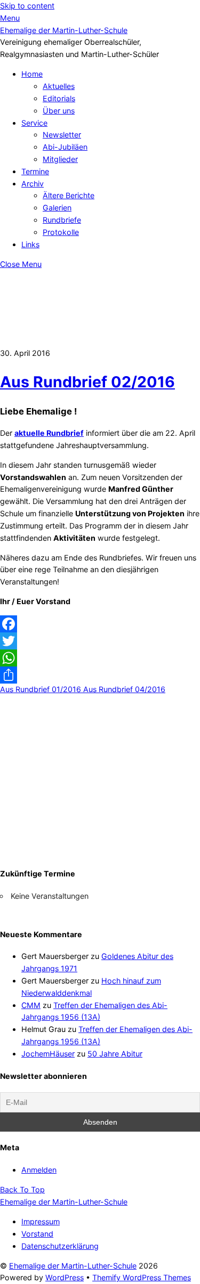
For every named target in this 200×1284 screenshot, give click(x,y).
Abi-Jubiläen (65, 146)
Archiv (32, 183)
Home (32, 73)
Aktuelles (59, 86)
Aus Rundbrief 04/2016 (123, 689)
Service (34, 122)
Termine (35, 171)
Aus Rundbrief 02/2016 (87, 381)
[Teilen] (100, 675)
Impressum (40, 1221)
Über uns (59, 110)
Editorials (59, 98)
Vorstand (37, 1233)
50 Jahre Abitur (114, 1053)
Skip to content (27, 5)
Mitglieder (60, 159)
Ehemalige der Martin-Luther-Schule (73, 1265)
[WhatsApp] (100, 658)
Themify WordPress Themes (141, 1277)
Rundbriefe (62, 219)
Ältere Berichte (68, 195)
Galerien (57, 207)
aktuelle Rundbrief (49, 432)
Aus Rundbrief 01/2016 (40, 689)
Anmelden (39, 1169)
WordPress (64, 1277)
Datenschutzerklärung (60, 1245)
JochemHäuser (48, 1053)
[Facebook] (100, 623)
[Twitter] (100, 640)
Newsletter (62, 134)
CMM (31, 1005)
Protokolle (61, 232)
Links (30, 244)
